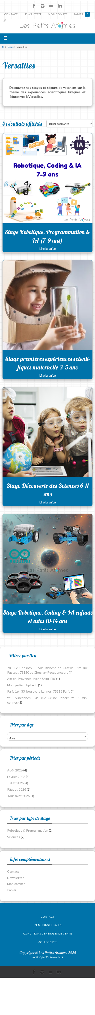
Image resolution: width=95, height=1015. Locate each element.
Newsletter (33, 14)
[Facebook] (34, 6)
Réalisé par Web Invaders (47, 957)
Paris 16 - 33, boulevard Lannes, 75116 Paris (38, 691)
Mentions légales (48, 925)
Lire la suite (47, 248)
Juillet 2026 (15, 783)
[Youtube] (51, 6)
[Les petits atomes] (47, 26)
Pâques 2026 (16, 789)
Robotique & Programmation (27, 830)
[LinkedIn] (59, 6)
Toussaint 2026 (18, 796)
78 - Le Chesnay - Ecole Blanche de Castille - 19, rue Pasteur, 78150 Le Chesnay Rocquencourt (47, 670)
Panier (81, 14)
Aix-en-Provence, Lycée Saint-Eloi (31, 679)
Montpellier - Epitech (22, 685)
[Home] (2, 47)
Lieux (11, 47)
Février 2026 (16, 777)
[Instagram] (42, 6)
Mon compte (58, 14)
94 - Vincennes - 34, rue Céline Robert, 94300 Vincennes (47, 700)
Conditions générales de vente (47, 933)
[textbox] (47, 738)
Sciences (13, 837)
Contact (11, 14)
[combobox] (47, 736)
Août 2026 (15, 770)
